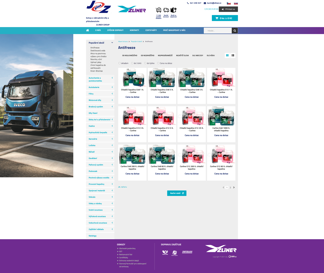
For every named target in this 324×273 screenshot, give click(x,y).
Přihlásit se (230, 9)
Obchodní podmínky (127, 248)
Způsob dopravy (115, 30)
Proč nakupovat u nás (174, 30)
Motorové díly (95, 100)
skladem (124, 63)
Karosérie (93, 138)
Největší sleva (182, 55)
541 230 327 (195, 2)
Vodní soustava (96, 209)
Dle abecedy (197, 55)
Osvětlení (93, 158)
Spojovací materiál (97, 190)
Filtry (91, 93)
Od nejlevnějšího (129, 55)
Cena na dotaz (165, 63)
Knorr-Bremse (96, 70)
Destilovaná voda (97, 50)
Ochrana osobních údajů (129, 260)
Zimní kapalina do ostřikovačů (98, 66)
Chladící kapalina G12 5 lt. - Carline (162, 129)
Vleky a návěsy (95, 203)
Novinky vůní (96, 59)
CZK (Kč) (208, 9)
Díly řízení (93, 113)
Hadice (92, 125)
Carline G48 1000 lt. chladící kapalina (221, 129)
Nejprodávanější (165, 55)
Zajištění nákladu (96, 229)
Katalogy (92, 235)
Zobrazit (132, 98)
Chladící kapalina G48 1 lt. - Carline (132, 91)
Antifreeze (94, 47)
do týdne (150, 63)
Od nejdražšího (147, 55)
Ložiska (92, 145)
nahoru (123, 186)
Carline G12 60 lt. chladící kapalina (221, 167)
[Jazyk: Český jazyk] (227, 2)
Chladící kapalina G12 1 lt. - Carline (221, 91)
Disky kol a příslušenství (99, 119)
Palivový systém (96, 164)
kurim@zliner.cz (214, 2)
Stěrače (92, 196)
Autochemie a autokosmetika (95, 79)
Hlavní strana (123, 41)
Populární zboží (96, 42)
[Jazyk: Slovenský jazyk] (234, 2)
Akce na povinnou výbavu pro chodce (98, 55)
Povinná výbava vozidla (99, 177)
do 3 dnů (137, 63)
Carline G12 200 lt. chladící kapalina (191, 167)
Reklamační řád (125, 254)
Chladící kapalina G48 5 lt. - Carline (191, 91)
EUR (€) (215, 9)
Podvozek (93, 171)
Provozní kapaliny (96, 184)
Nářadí (92, 151)
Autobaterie (94, 87)
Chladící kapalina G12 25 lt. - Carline (192, 129)
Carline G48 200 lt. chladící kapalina (132, 167)
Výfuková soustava (97, 216)
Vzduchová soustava (98, 222)
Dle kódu (211, 55)
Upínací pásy (95, 62)
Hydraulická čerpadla (98, 132)
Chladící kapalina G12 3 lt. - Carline (132, 129)
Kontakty (134, 30)
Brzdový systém (96, 106)
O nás (98, 30)
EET (120, 251)
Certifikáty (151, 30)
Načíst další (175, 193)
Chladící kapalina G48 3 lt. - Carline (162, 91)
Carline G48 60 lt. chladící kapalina (162, 167)
